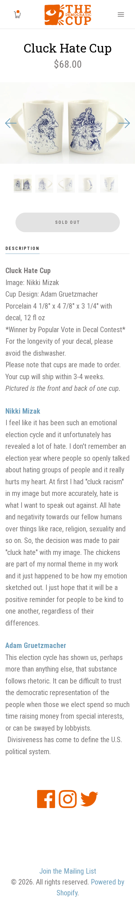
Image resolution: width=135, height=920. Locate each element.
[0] (14, 14)
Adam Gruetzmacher (35, 645)
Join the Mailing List (67, 871)
